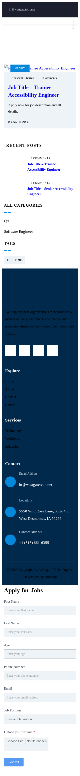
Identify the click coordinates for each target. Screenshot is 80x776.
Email (8, 688)
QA (6, 221)
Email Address (28, 473)
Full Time (14, 260)
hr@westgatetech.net (22, 9)
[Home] (38, 290)
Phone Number (14, 667)
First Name (11, 601)
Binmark (51, 577)
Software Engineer (18, 231)
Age (7, 645)
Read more (18, 121)
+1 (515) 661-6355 (34, 543)
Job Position (12, 710)
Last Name (11, 623)
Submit (14, 762)
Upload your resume (19, 732)
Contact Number (30, 532)
